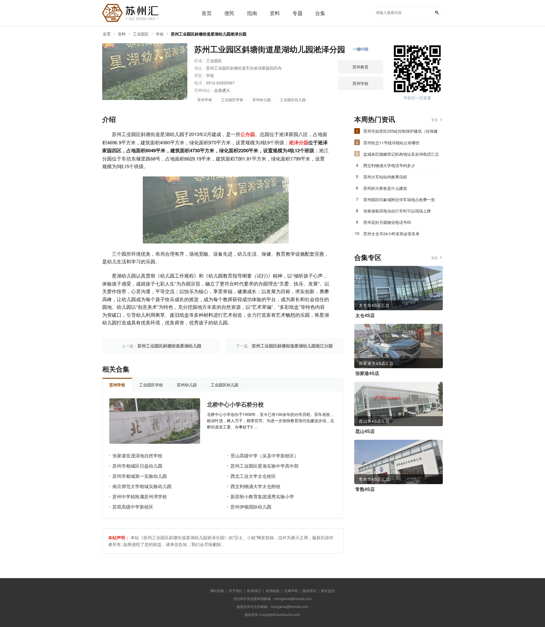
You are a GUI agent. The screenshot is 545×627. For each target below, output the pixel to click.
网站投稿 (217, 590)
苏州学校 (204, 99)
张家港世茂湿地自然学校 (137, 455)
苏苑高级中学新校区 (132, 506)
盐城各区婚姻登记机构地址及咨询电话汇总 (401, 154)
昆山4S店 (365, 431)
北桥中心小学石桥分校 (235, 404)
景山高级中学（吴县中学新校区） (264, 455)
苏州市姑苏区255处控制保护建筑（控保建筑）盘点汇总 (400, 132)
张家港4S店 (367, 373)
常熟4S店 (365, 489)
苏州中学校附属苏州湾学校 (139, 496)
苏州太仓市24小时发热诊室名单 (391, 233)
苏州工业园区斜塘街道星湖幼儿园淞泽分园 (208, 33)
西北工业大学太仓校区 (253, 476)
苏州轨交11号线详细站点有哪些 (391, 142)
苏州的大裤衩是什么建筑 (385, 188)
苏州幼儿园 (261, 99)
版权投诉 (309, 590)
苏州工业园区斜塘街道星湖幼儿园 (169, 346)
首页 (107, 33)
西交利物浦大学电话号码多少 (389, 165)
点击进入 (222, 90)
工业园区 (141, 33)
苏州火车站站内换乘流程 (385, 177)
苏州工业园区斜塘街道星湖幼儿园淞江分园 (292, 346)
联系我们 (254, 590)
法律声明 (291, 590)
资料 (122, 33)
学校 (160, 33)
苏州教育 (360, 67)
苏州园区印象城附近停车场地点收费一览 (399, 199)
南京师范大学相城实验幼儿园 (141, 486)
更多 (434, 119)
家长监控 (328, 590)
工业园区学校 (232, 99)
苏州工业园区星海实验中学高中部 (264, 466)
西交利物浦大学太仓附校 (255, 486)
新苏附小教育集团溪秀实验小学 (262, 496)
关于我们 (235, 590)
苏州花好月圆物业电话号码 (387, 222)
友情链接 (272, 590)
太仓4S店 (365, 315)
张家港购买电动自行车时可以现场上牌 (397, 211)
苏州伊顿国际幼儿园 (250, 506)
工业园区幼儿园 (293, 99)
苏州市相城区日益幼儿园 (137, 466)
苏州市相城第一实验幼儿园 (139, 476)
